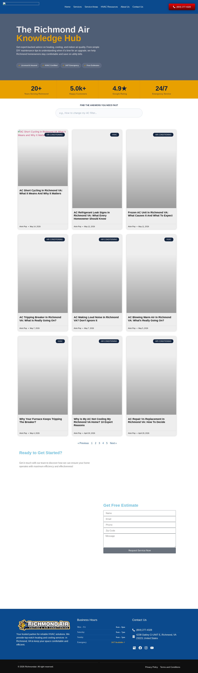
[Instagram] (146, 648)
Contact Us (137, 7)
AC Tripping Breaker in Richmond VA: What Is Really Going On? (40, 319)
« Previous (83, 443)
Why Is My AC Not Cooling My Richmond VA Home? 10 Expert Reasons (93, 422)
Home (67, 7)
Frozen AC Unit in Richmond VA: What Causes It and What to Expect (150, 214)
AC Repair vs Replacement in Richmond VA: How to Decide (146, 421)
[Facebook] (140, 648)
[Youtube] (152, 648)
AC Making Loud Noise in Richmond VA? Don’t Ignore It (96, 319)
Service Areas (91, 7)
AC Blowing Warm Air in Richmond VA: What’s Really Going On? (149, 319)
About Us (125, 7)
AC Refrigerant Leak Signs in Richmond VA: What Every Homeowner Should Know (92, 215)
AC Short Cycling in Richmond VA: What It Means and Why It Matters (40, 192)
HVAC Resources (109, 7)
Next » (113, 443)
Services (77, 7)
